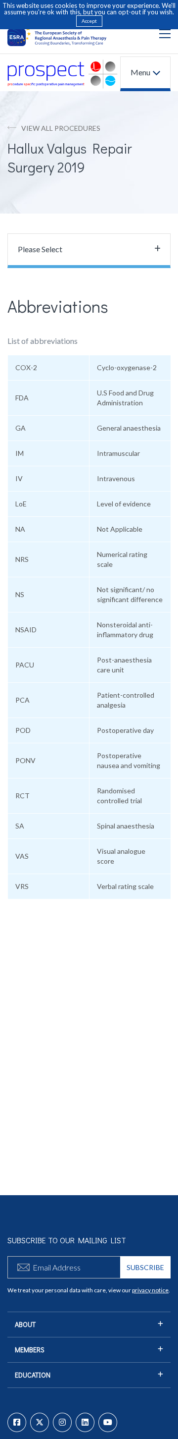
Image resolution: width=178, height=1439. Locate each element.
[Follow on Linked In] (85, 1422)
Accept (89, 21)
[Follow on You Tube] (107, 1422)
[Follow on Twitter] (39, 1422)
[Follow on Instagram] (62, 1422)
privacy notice (150, 1290)
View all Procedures (60, 128)
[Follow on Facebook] (16, 1422)
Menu (140, 72)
